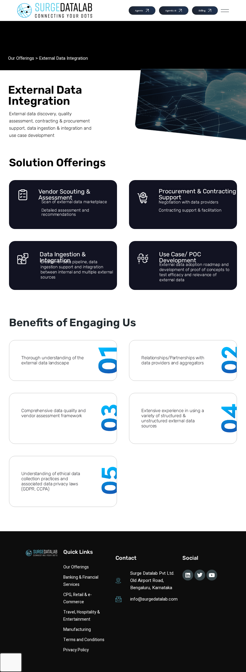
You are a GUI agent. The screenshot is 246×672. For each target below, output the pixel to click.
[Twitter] (199, 575)
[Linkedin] (187, 575)
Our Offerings (21, 58)
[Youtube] (211, 575)
